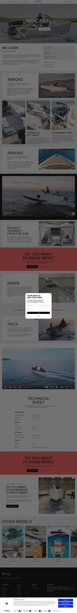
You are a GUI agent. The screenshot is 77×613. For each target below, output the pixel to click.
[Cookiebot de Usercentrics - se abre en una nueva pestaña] (6, 611)
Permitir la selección (65, 603)
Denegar (65, 606)
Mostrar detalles (56, 610)
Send (38, 312)
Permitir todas (65, 600)
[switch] (30, 611)
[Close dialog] (50, 294)
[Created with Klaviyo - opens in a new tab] (38, 319)
